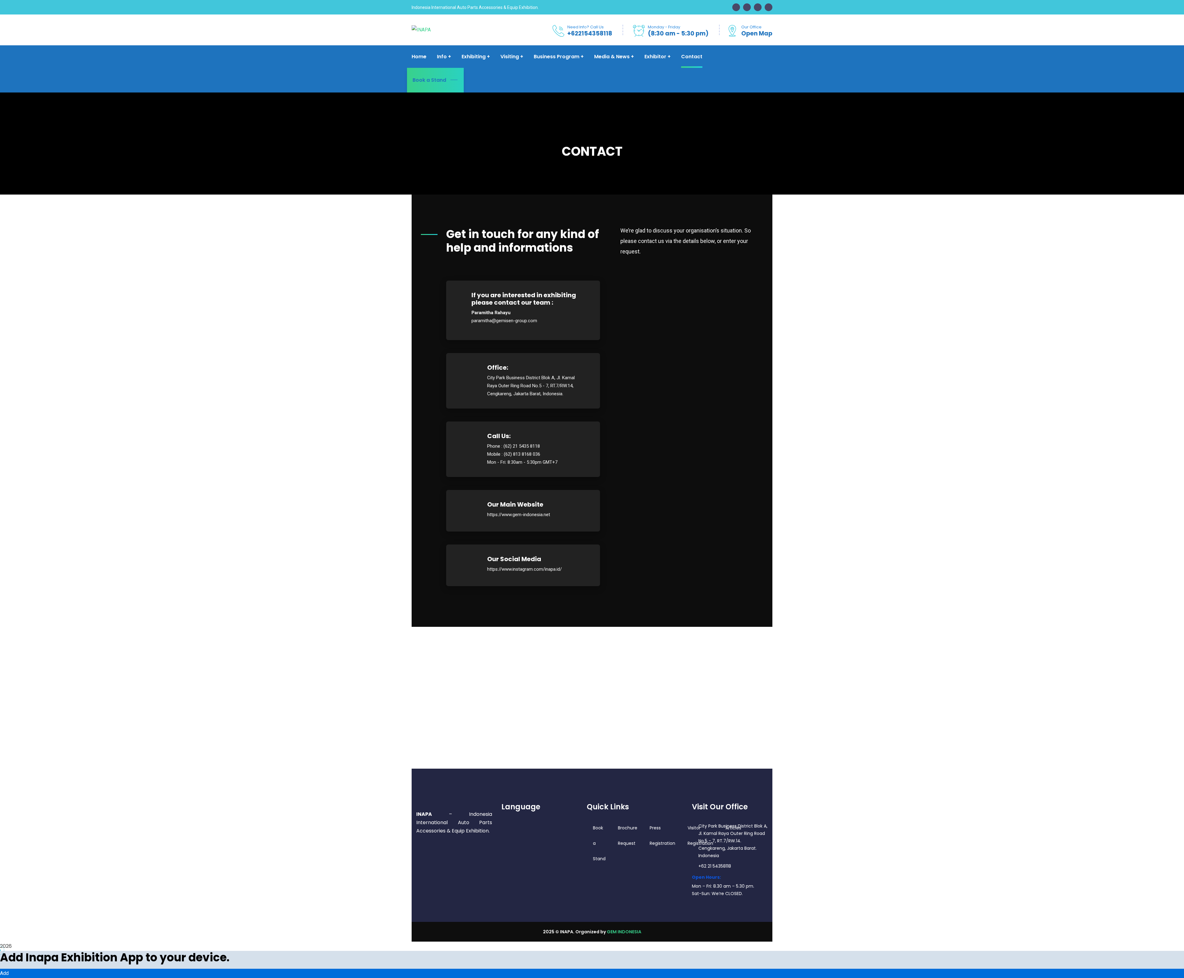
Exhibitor (655, 56)
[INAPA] (421, 30)
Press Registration (662, 835)
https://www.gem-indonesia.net (518, 514)
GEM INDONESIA (624, 932)
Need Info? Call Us (585, 27)
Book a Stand (429, 80)
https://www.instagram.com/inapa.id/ (524, 569)
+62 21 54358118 (714, 866)
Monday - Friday (664, 27)
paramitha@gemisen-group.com (504, 320)
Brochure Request (627, 835)
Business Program (556, 56)
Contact (691, 56)
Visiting (509, 56)
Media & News (612, 56)
